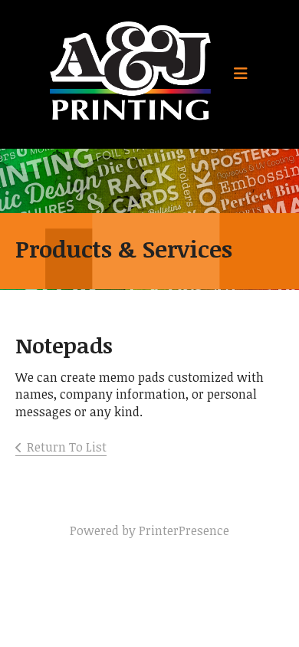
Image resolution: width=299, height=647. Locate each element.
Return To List (67, 446)
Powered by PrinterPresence (149, 530)
